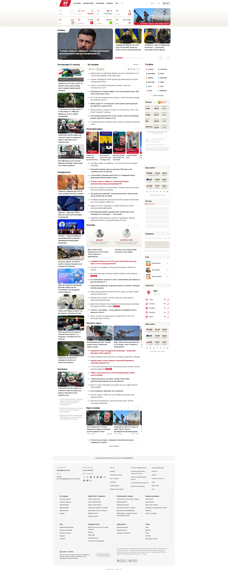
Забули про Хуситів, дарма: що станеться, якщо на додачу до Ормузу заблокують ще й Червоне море (69, 138)
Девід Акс (99, 240)
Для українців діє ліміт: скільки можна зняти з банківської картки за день (99, 344)
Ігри (116, 3)
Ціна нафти (149, 499)
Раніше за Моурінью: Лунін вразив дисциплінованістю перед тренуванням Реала (114, 80)
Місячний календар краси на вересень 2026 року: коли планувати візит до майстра (111, 170)
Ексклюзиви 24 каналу (68, 64)
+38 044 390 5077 (88, 470)
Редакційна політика (116, 475)
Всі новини (77, 3)
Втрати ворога (93, 516)
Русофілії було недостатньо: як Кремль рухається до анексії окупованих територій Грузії (71, 410)
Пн (147, 191)
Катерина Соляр (127, 240)
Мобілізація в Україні (125, 496)
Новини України (88, 3)
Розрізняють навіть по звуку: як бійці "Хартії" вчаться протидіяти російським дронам (126, 429)
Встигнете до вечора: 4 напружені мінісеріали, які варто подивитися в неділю (112, 441)
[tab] (91, 69)
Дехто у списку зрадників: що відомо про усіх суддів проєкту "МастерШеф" (114, 386)
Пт (160, 191)
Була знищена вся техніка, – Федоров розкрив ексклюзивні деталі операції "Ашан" (98, 429)
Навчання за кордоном (96, 541)
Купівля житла (122, 530)
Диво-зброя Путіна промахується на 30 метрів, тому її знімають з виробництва (98, 253)
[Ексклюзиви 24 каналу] (83, 64)
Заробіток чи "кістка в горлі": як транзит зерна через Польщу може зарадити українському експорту (70, 86)
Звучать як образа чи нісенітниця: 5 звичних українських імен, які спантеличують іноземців (115, 189)
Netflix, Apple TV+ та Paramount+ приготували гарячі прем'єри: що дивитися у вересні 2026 (114, 105)
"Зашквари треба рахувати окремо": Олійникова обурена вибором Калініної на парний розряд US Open (112, 219)
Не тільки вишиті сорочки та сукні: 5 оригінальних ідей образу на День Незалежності (115, 281)
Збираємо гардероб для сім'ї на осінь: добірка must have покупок (70, 192)
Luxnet (120, 569)
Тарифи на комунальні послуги (156, 508)
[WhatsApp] (84, 480)
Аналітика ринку (122, 527)
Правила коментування (138, 486)
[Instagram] (97, 477)
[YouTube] (90, 477)
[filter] (138, 69)
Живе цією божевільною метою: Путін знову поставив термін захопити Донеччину (114, 293)
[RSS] (90, 480)
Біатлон (148, 536)
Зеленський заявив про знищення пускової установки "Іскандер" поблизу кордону (115, 287)
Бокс (147, 527)
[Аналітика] (83, 369)
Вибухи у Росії (93, 513)
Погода (62, 513)
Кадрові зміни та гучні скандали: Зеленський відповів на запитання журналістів (112, 362)
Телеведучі (113, 482)
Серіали (62, 539)
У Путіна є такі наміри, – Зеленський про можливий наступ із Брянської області (113, 311)
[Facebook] (84, 477)
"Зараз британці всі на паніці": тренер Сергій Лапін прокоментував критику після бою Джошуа (110, 380)
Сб (164, 191)
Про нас (112, 468)
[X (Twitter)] (87, 477)
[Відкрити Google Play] (122, 560)
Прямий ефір (64, 505)
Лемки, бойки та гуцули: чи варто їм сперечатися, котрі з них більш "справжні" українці (114, 111)
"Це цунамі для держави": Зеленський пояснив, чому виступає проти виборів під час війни (114, 195)
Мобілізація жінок (123, 505)
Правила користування (116, 489)
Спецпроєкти (64, 172)
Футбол (147, 530)
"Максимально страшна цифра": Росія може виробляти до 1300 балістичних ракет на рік (115, 93)
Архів (153, 482)
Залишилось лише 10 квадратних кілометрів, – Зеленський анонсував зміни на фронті (157, 47)
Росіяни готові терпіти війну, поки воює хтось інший (126, 251)
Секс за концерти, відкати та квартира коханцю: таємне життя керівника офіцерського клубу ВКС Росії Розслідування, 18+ (71, 401)
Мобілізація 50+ (122, 502)
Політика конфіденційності (139, 468)
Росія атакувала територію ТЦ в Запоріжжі (107, 391)
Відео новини (93, 408)
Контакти (154, 471)
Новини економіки (152, 496)
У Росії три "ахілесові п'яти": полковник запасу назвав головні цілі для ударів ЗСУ (115, 368)
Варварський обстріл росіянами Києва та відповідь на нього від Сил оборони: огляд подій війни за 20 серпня (71, 417)
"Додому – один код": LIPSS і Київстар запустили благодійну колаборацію (70, 214)
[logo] (65, 3)
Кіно (61, 524)
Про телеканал (114, 478)
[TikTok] (104, 477)
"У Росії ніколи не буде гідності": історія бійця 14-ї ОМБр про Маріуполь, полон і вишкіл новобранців (70, 112)
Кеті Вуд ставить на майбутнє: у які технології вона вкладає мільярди (114, 164)
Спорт (147, 524)
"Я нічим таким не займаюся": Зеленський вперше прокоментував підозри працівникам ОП (84, 52)
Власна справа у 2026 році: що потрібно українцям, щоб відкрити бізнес (112, 396)
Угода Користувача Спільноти (139, 483)
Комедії (62, 536)
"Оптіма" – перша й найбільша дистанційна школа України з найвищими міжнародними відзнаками (69, 239)
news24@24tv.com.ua (63, 470)
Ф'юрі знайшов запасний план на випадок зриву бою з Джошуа (115, 357)
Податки (148, 510)
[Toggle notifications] (158, 3)
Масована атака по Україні (97, 510)
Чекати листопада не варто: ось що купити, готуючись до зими (70, 312)
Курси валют (149, 502)
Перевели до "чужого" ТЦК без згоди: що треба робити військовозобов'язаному (112, 299)
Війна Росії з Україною (96, 496)
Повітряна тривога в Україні (98, 508)
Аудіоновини (64, 510)
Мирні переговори (94, 505)
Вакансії (154, 475)
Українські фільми (66, 530)
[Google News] (87, 480)
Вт (150, 191)
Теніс (147, 533)
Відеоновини (64, 508)
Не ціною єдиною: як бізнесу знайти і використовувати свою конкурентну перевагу (70, 264)
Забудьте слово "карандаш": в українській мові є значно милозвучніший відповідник (112, 207)
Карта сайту (155, 485)
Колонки (90, 225)
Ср (154, 191)
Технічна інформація (158, 468)
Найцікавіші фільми (66, 527)
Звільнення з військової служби (128, 499)
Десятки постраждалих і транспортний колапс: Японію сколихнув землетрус (112, 402)
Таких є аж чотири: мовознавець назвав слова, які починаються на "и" (110, 86)
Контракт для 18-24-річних (126, 508)
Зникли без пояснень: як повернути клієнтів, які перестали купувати (67, 360)
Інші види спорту (151, 539)
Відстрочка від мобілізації (125, 510)
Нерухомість (121, 524)
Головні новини (65, 499)
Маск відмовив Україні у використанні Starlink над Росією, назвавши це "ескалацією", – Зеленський (112, 213)
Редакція (112, 471)
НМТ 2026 (91, 535)
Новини (61, 30)
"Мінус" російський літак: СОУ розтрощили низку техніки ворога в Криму (113, 374)
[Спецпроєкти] (83, 172)
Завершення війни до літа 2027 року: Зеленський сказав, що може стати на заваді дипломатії (128, 47)
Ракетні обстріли (94, 499)
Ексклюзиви (100, 3)
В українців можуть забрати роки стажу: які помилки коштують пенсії (115, 123)
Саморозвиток (93, 538)
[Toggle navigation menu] (56, 3)
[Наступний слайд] (168, 16)
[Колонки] (128, 225)
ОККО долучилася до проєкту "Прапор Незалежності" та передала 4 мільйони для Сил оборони (69, 335)
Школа (90, 532)
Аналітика (109, 3)
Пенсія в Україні (151, 513)
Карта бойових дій (94, 502)
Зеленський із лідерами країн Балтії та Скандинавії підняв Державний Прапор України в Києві (113, 176)
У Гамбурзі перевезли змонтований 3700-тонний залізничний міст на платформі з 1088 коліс (114, 201)
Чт (157, 191)
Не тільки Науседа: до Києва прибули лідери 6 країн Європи (113, 275)
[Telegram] (94, 477)
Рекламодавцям (114, 485)
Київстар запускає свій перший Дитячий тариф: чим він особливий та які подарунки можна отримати (69, 288)
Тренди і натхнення (123, 533)
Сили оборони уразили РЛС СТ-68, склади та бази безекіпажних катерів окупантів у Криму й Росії (114, 117)
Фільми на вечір (65, 533)
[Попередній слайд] (136, 16)
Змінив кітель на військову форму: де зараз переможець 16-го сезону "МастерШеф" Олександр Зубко (115, 74)
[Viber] (101, 477)
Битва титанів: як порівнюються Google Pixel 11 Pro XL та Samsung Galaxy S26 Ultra (112, 317)
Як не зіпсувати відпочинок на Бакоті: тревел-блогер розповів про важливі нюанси (115, 99)
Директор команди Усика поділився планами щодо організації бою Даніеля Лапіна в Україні (114, 305)
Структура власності (158, 478)
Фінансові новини (151, 505)
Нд (167, 191)
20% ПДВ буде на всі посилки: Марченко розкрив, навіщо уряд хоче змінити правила (70, 163)
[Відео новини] (128, 408)
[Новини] (67, 30)
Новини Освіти (93, 524)
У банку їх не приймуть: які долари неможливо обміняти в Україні (113, 268)
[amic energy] (162, 102)
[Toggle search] (121, 3)
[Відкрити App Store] (133, 560)
